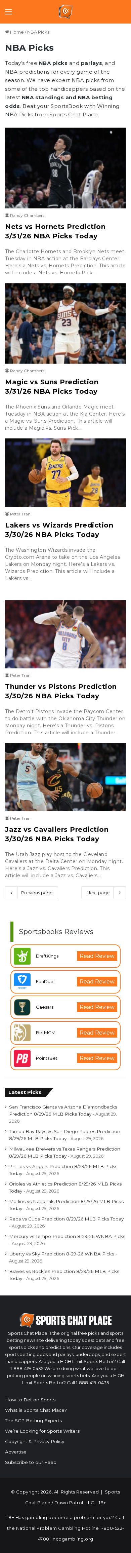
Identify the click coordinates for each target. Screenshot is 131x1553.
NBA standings (43, 97)
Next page (98, 892)
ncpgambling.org (73, 1539)
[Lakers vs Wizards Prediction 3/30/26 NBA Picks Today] (65, 472)
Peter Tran (20, 513)
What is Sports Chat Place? (36, 1410)
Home (16, 32)
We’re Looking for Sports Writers (42, 1431)
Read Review (97, 956)
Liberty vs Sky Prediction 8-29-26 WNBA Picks (61, 1253)
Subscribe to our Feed (30, 1462)
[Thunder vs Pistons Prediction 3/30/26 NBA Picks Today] (65, 634)
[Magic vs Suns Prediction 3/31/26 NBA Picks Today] (65, 323)
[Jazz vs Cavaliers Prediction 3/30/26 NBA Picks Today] (65, 777)
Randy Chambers (27, 215)
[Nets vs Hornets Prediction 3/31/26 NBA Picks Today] (65, 168)
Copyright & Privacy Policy (34, 1441)
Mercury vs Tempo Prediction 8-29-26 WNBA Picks (67, 1236)
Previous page (37, 892)
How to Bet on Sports (30, 1399)
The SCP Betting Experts (33, 1420)
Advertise (16, 1451)
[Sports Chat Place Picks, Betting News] (66, 12)
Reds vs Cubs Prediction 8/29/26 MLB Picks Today (66, 1218)
